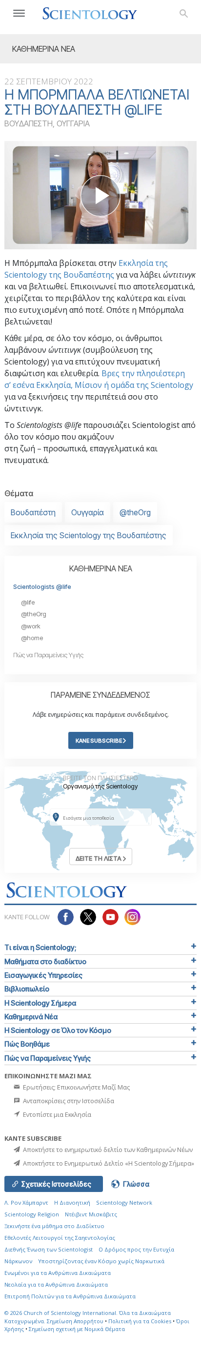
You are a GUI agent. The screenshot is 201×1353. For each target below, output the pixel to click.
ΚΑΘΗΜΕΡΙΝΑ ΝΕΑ (100, 568)
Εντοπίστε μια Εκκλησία (56, 1114)
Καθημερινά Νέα (31, 1016)
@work (30, 626)
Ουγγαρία (87, 512)
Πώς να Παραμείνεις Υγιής (48, 655)
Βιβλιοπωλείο (26, 989)
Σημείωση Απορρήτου (75, 1321)
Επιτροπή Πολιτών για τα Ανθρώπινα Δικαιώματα (70, 1296)
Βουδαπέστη (33, 512)
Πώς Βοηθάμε (27, 1044)
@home (32, 638)
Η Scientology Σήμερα (40, 1003)
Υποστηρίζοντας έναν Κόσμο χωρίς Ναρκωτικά (101, 1261)
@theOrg (135, 512)
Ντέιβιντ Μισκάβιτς (91, 1214)
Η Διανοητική (72, 1202)
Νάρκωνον (18, 1261)
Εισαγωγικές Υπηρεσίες (43, 975)
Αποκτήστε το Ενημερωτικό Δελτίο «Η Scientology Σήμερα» (107, 1163)
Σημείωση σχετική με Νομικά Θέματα (77, 1329)
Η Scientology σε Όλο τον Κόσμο (57, 1030)
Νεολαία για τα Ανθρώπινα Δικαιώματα (56, 1284)
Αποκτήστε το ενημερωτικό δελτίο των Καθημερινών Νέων (107, 1149)
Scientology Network (124, 1202)
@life (28, 602)
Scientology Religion (31, 1214)
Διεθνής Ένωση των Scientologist (48, 1249)
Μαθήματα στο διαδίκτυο (45, 961)
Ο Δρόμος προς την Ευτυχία (136, 1249)
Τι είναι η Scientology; (40, 947)
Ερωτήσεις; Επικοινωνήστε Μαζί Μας (75, 1087)
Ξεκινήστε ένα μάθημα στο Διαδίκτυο (54, 1226)
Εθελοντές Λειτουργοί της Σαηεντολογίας (59, 1237)
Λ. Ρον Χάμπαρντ (26, 1202)
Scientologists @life (42, 586)
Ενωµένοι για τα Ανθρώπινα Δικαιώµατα (57, 1272)
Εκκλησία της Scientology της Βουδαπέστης (88, 535)
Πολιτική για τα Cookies (139, 1321)
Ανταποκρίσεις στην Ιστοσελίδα (67, 1100)
